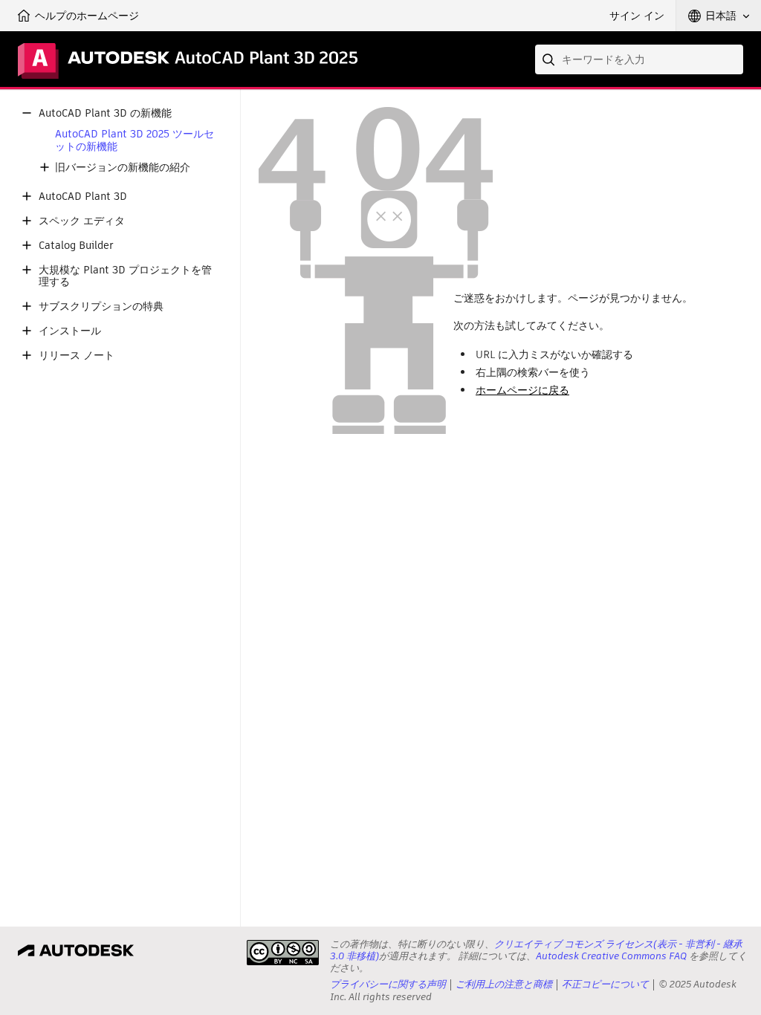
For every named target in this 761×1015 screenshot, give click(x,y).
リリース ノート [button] (76, 355)
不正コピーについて (605, 984)
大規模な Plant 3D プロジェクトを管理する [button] (125, 276)
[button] (718, 15)
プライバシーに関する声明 (388, 984)
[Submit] (550, 59)
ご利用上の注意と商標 (504, 984)
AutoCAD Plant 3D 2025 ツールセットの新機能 (134, 140)
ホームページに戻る (522, 390)
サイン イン (636, 15)
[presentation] (283, 952)
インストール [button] (70, 331)
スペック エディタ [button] (82, 221)
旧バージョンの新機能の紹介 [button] (122, 167)
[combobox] (639, 59)
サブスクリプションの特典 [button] (101, 306)
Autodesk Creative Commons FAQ (611, 956)
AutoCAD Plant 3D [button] (83, 196)
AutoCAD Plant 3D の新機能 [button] (105, 113)
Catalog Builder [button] (76, 245)
